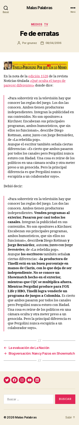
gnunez (32, 43)
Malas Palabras (39, 8)
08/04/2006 (54, 43)
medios (36, 24)
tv (46, 24)
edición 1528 (38, 76)
